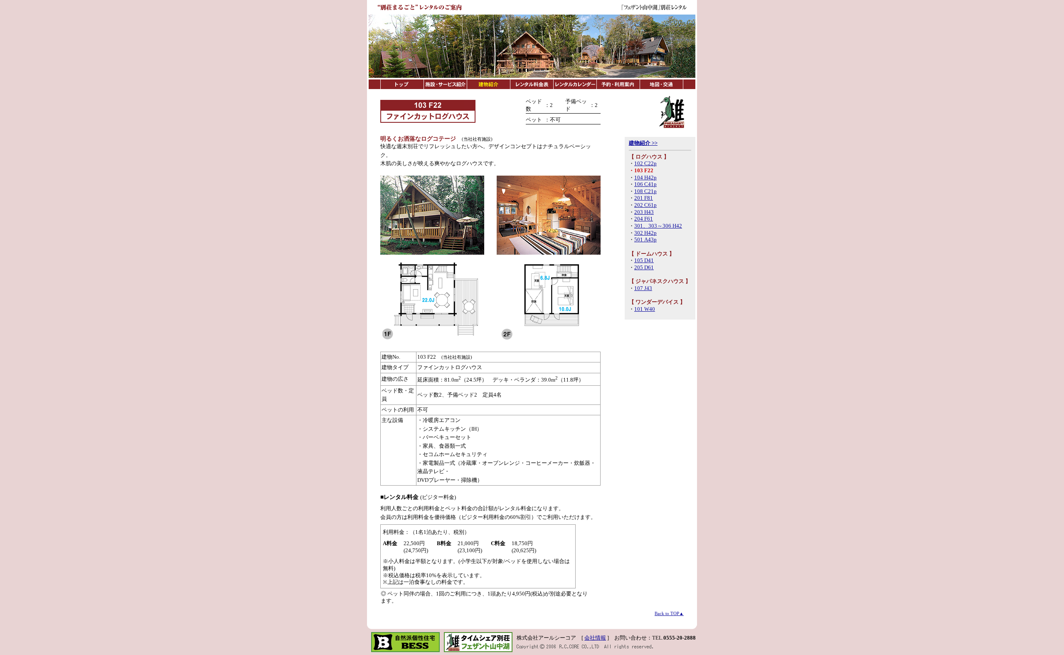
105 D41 (644, 260)
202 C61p (645, 205)
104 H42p (645, 178)
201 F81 (643, 198)
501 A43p (645, 240)
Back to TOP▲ (669, 613)
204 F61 (643, 219)
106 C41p (645, 184)
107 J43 (643, 288)
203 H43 (644, 212)
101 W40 (644, 309)
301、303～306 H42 (658, 226)
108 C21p (645, 191)
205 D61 (644, 267)
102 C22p (645, 163)
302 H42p (645, 233)
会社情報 (595, 638)
